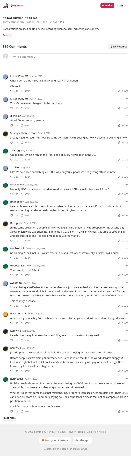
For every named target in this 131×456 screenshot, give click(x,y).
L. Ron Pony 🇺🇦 (19, 76)
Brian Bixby (17, 184)
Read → (7, 35)
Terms (81, 431)
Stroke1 (14, 167)
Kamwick (15, 330)
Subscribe (107, 5)
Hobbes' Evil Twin (20, 248)
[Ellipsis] (126, 76)
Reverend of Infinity (21, 313)
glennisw (15, 115)
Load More (10, 417)
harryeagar (16, 378)
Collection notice (96, 431)
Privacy (72, 431)
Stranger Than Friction (23, 133)
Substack (48, 448)
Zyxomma (16, 282)
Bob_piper (16, 223)
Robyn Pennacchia (14, 22)
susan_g (15, 150)
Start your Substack (56, 440)
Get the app (82, 440)
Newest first (120, 46)
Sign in (121, 5)
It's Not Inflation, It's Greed (20, 18)
